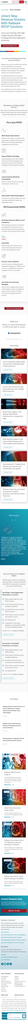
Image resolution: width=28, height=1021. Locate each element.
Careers (3, 988)
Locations (6, 932)
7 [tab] (16, 339)
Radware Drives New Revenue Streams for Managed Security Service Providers (12, 727)
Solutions (4, 10)
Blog (4, 954)
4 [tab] (11, 339)
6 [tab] (15, 339)
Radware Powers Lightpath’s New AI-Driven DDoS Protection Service (13, 741)
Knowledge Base (19, 984)
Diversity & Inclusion (6, 983)
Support (17, 976)
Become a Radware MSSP (10, 45)
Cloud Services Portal (20, 981)
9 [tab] (20, 339)
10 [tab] (21, 339)
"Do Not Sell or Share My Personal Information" (14, 1010)
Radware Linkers (19, 983)
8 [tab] (18, 339)
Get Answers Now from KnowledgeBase (14, 935)
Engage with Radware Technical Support (14, 940)
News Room (4, 995)
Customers (4, 978)
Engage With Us (19, 995)
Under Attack (16, 2)
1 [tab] (6, 339)
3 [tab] (10, 339)
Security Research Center (10, 957)
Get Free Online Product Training (12, 937)
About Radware (6, 973)
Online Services (19, 973)
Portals (16, 979)
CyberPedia (6, 960)
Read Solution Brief (8, 634)
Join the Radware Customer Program (13, 942)
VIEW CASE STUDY (8, 369)
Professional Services (20, 986)
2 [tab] (8, 339)
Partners (3, 979)
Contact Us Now (14, 911)
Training (17, 978)
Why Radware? (5, 976)
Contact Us (4, 991)
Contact (21, 2)
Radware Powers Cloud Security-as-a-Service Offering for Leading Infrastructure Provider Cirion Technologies (14, 711)
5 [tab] (13, 339)
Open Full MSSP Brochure (14, 308)
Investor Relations (5, 981)
